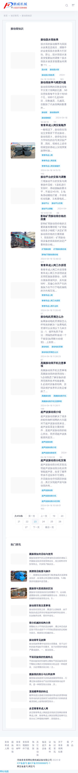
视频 (68, 744)
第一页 (31, 516)
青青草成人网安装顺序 (51, 166)
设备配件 (50, 747)
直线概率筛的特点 (38, 691)
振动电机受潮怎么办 (50, 352)
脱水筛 (44, 69)
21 (19, 521)
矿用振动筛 (46, 249)
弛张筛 (33, 745)
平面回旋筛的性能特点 (41, 657)
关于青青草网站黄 (60, 747)
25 (51, 521)
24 (43, 521)
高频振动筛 (46, 396)
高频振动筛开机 (60, 396)
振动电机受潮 (57, 347)
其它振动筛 (37, 748)
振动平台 (45, 203)
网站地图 (4, 771)
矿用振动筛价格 (60, 249)
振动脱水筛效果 (48, 75)
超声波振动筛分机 (49, 496)
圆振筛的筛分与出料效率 (42, 674)
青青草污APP (18, 745)
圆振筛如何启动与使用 (41, 554)
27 (26, 527)
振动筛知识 (27, 15)
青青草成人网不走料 (50, 306)
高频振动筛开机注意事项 (52, 401)
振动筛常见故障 (37, 640)
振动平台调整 (47, 208)
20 (62, 516)
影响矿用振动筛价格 (50, 254)
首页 (6, 15)
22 (27, 521)
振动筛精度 (46, 118)
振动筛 (44, 112)
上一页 (44, 516)
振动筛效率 (54, 112)
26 (60, 521)
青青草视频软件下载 (26, 745)
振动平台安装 (57, 203)
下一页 (36, 527)
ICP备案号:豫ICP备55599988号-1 (33, 763)
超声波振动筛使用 (49, 453)
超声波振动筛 (47, 442)
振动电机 (45, 347)
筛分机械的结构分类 (39, 622)
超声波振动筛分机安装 (51, 501)
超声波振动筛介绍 (49, 447)
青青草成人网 (47, 155)
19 (54, 516)
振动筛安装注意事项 (39, 605)
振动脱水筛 (54, 69)
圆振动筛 (12, 747)
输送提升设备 (44, 745)
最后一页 (49, 527)
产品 (72, 744)
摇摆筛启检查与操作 (39, 571)
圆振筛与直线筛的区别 (41, 588)
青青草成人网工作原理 (51, 300)
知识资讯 (15, 15)
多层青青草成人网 (38, 708)
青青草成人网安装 (49, 160)
